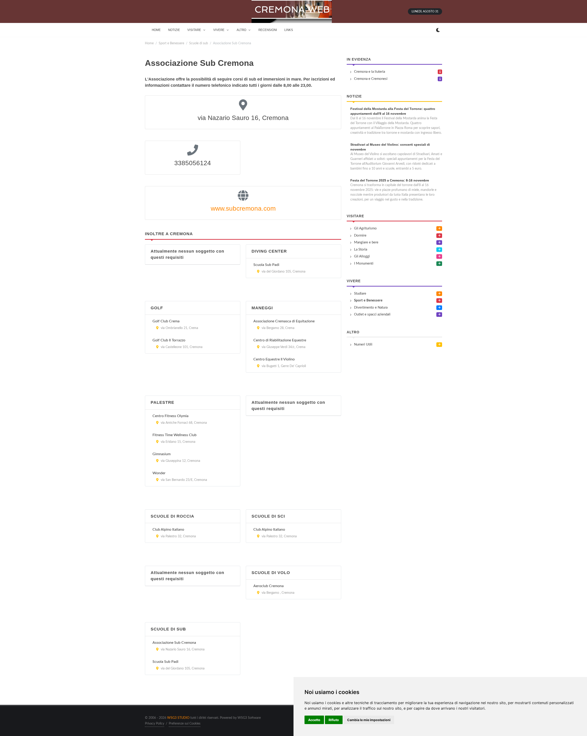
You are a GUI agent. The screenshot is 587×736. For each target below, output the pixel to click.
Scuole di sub (198, 43)
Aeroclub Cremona (268, 586)
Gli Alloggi (362, 256)
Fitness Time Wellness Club (174, 435)
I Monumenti (363, 263)
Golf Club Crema (166, 321)
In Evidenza (359, 59)
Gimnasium (161, 454)
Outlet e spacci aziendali (372, 314)
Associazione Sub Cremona (174, 642)
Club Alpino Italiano (168, 529)
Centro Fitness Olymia (170, 416)
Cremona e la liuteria (369, 71)
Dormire (360, 235)
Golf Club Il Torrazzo (168, 340)
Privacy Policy (154, 723)
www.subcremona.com (243, 208)
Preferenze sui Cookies (184, 723)
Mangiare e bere (366, 242)
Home (149, 43)
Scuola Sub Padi (266, 265)
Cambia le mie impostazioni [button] (368, 720)
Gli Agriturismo (365, 228)
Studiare (360, 293)
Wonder (159, 473)
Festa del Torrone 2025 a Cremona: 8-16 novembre (389, 180)
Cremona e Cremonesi (371, 79)
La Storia (360, 249)
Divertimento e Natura (371, 307)
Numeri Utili (363, 344)
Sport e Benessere (171, 43)
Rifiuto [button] (334, 720)
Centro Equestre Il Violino (274, 359)
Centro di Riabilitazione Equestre (279, 340)
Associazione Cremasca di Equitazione (284, 321)
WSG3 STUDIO (178, 717)
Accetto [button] (314, 720)
